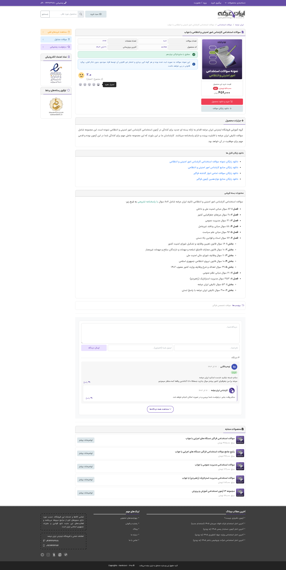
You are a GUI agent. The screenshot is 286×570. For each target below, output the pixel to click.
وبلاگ (135, 529)
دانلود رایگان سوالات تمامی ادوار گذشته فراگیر (215, 173)
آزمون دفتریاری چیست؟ (234, 518)
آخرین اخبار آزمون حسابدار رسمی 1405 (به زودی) (223, 529)
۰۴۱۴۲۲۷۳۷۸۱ (52, 540)
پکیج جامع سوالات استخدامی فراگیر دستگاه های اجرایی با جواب (205, 452)
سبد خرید (94, 14)
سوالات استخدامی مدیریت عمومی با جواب (215, 465)
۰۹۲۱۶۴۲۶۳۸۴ (52, 545)
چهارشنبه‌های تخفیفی (128, 518)
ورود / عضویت (200, 2)
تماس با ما (133, 540)
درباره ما (134, 534)
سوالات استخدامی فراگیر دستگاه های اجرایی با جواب (210, 438)
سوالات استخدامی (224, 24)
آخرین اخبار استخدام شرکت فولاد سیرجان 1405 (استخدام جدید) (217, 523)
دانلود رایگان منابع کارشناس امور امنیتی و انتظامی (213, 167)
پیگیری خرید (216, 2)
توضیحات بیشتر (86, 440)
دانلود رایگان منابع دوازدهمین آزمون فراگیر (217, 179)
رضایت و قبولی (131, 523)
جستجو (45, 14)
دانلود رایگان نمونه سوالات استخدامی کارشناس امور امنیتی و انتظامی (204, 161)
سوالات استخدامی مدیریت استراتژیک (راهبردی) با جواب (208, 478)
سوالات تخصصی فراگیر (221, 305)
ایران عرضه (239, 24)
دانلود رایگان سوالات (221, 108)
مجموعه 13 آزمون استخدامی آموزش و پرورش (213, 491)
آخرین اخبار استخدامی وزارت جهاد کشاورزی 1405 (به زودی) (219, 534)
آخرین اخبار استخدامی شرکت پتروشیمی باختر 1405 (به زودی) (218, 540)
